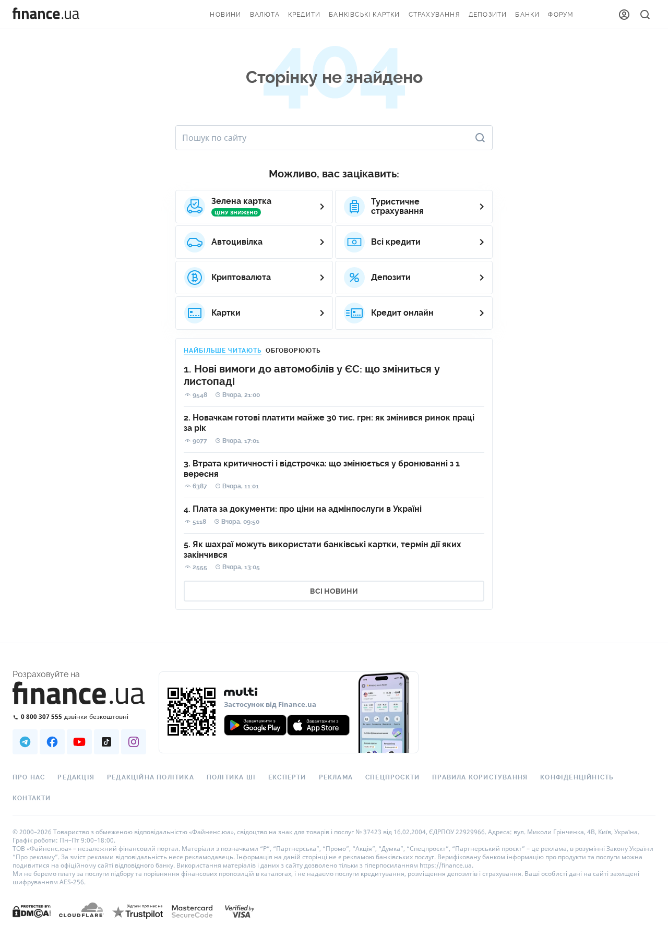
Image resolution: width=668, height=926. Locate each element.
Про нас (29, 777)
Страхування (434, 14)
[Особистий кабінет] (624, 14)
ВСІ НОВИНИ (334, 591)
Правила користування (480, 777)
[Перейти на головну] (46, 14)
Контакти (32, 798)
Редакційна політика (150, 777)
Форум (561, 14)
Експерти (287, 777)
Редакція (75, 777)
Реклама (336, 777)
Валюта (265, 14)
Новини (225, 14)
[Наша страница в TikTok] (106, 741)
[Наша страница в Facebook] (52, 741)
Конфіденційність (576, 777)
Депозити (488, 14)
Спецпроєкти (392, 777)
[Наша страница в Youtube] (79, 741)
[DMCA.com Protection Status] (32, 921)
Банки (527, 14)
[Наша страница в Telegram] (25, 741)
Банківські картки (364, 14)
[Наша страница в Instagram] (133, 741)
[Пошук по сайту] (645, 14)
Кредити (304, 14)
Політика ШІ (231, 777)
